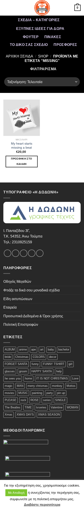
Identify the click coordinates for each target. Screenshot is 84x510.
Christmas (21, 356)
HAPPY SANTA (41, 371)
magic (9, 385)
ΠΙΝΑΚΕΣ (52, 37)
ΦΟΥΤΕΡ (31, 37)
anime (23, 349)
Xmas (8, 414)
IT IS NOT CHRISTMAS (52, 378)
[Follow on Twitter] (23, 253)
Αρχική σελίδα (19, 56)
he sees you (13, 378)
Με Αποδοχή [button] (16, 492)
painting (37, 393)
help (59, 371)
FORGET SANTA (16, 364)
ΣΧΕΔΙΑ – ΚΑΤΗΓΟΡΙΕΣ (39, 20)
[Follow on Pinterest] (39, 253)
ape (33, 349)
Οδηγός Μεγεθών (17, 281)
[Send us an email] (31, 253)
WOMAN (72, 407)
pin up (61, 393)
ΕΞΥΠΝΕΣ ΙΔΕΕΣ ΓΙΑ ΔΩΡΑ (40, 29)
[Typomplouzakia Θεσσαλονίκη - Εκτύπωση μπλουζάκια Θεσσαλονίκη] (42, 8)
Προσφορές (65, 45)
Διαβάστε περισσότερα (42, 504)
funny (35, 364)
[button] (6, 7)
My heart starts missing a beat (21, 145)
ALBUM (10, 349)
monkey (57, 385)
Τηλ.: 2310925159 (17, 242)
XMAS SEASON (49, 414)
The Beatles (12, 407)
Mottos (71, 385)
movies (9, 393)
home (28, 378)
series (47, 400)
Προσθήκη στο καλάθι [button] (21, 161)
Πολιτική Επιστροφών (20, 324)
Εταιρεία (10, 307)
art (41, 349)
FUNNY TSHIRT (53, 364)
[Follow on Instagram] (15, 253)
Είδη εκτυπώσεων (17, 299)
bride (8, 356)
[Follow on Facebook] (7, 253)
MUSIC (23, 393)
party (49, 393)
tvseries (41, 407)
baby (51, 349)
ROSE (34, 400)
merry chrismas (38, 385)
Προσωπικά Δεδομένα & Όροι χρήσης (33, 316)
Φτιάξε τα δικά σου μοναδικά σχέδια (31, 290)
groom (23, 371)
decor (52, 356)
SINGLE (60, 400)
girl (70, 364)
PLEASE (10, 400)
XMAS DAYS (25, 414)
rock (23, 400)
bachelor (63, 349)
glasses (10, 371)
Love (75, 378)
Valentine (56, 407)
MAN (20, 385)
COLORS (39, 356)
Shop (43, 56)
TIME (28, 407)
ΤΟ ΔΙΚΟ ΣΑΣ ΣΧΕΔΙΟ (29, 45)
